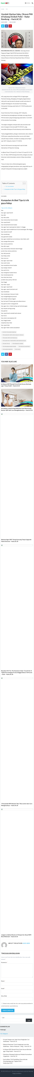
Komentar (4, 962)
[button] (27, 3)
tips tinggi (17, 349)
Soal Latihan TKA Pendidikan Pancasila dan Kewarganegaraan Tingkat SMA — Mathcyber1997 (15, 1061)
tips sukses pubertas (7, 349)
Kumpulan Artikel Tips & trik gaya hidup (15, 189)
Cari (3, 1017)
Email (3, 988)
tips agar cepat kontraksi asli (10, 337)
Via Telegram (4, 1033)
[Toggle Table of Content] (23, 183)
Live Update (11, 186)
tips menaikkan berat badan (9, 346)
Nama (3, 981)
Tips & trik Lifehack (6, 208)
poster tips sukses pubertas (9, 332)
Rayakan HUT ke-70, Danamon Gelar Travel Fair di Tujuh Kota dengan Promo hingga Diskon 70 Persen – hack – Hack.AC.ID (16, 672)
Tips (7, 9)
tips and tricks (6, 343)
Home (2, 9)
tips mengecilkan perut (24, 346)
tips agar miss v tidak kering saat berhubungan (14, 340)
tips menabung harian (17, 343)
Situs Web (4, 996)
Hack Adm (4, 22)
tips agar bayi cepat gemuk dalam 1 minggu (13, 334)
